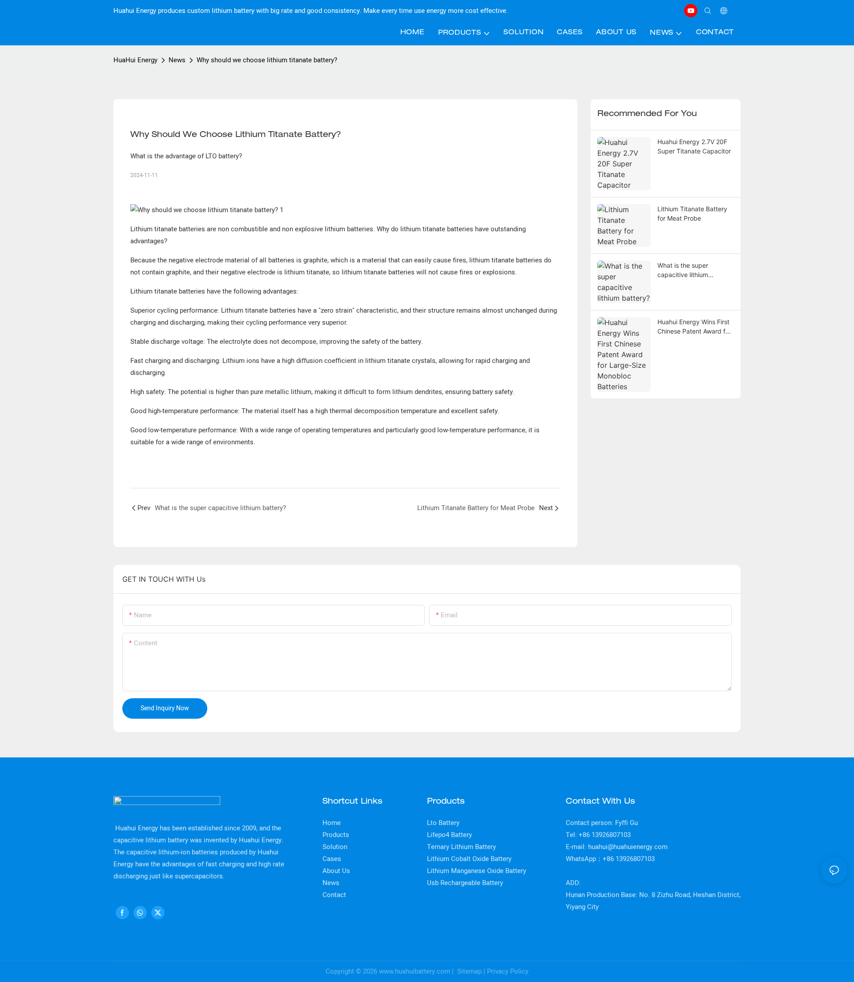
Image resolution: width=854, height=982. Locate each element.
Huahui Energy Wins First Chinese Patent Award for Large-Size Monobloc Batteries (694, 327)
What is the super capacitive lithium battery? (682, 270)
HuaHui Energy (135, 60)
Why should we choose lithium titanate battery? (267, 60)
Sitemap (468, 971)
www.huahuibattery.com (414, 971)
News (177, 60)
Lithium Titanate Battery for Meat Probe (692, 213)
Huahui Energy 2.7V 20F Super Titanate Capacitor (694, 146)
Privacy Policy (507, 971)
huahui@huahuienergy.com (628, 847)
